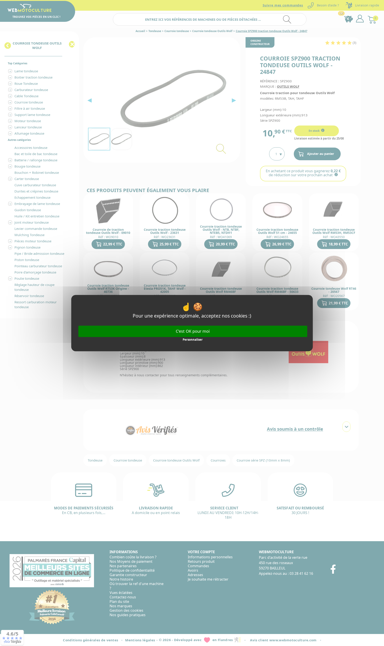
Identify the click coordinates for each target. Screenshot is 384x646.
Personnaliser (193, 340)
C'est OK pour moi (193, 331)
